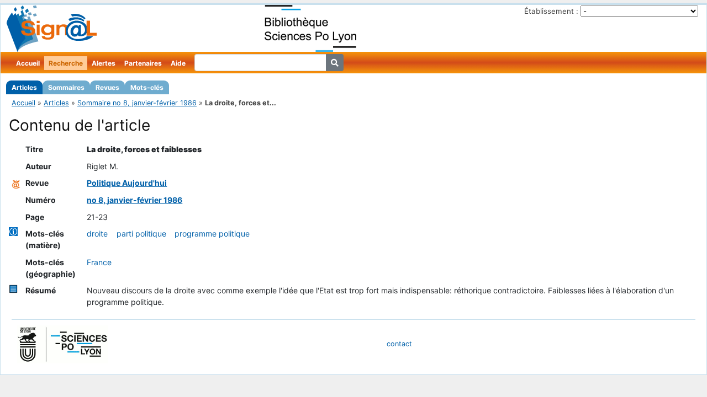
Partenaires (143, 63)
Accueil (28, 63)
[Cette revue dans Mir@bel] (16, 182)
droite (97, 233)
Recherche (66, 63)
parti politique (141, 233)
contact (399, 344)
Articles (24, 87)
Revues (107, 87)
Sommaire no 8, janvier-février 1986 (137, 103)
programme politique (212, 233)
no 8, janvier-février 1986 (134, 200)
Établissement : (551, 11)
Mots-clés (146, 87)
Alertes (103, 63)
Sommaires (66, 87)
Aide (178, 63)
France (99, 262)
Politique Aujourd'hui (127, 182)
